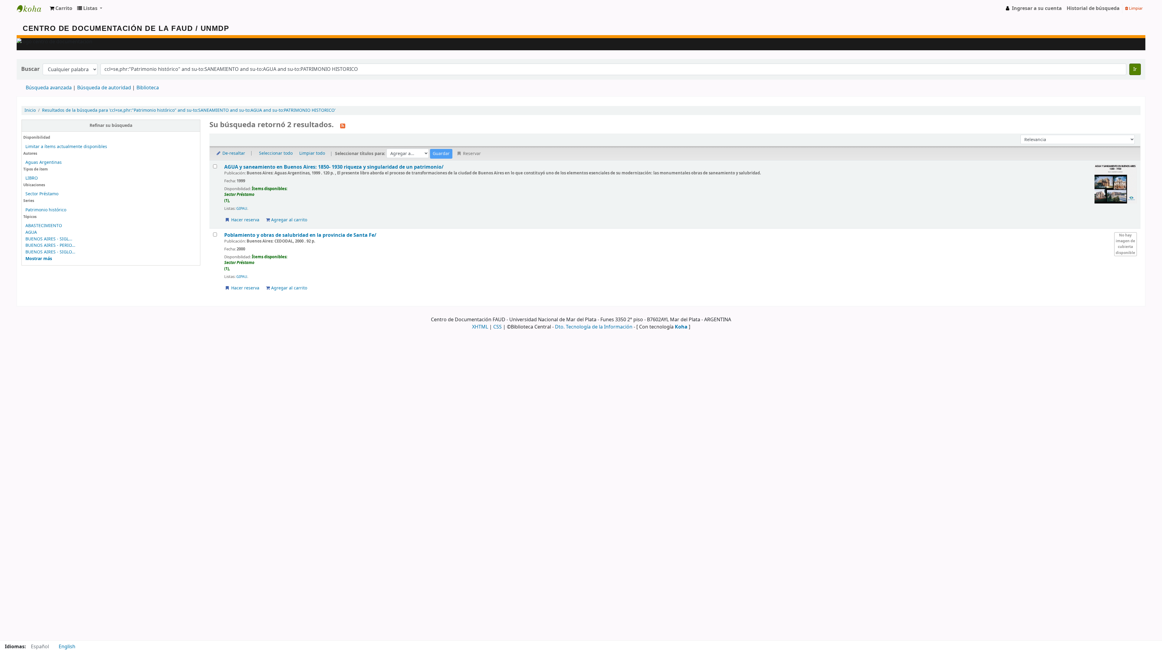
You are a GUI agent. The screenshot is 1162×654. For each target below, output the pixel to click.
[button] (61, 8)
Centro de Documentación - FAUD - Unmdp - (32, 8)
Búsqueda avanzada (49, 87)
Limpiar (1135, 8)
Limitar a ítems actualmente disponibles (66, 147)
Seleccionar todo (276, 153)
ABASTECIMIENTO (43, 226)
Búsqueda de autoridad (104, 87)
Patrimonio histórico (45, 210)
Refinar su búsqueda (111, 125)
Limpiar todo (312, 153)
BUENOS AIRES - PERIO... (50, 245)
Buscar (30, 69)
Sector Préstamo (41, 194)
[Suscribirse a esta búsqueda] (343, 125)
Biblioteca (147, 87)
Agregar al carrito (288, 220)
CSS (497, 327)
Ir (1135, 69)
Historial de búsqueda (1093, 8)
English (67, 646)
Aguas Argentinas (43, 162)
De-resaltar (233, 153)
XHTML (480, 327)
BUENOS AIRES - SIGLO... (50, 252)
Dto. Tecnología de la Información (593, 327)
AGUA (31, 232)
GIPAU (241, 208)
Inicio (30, 110)
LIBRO (31, 178)
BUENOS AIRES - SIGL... (48, 239)
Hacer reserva (244, 220)
